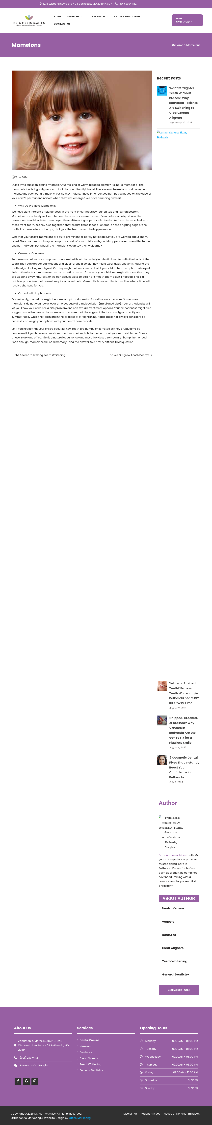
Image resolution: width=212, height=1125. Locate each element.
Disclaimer (130, 1114)
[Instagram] (34, 1081)
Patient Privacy (150, 1114)
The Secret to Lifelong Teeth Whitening (39, 355)
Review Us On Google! (34, 1065)
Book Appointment (184, 20)
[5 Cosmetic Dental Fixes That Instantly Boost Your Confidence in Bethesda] (162, 759)
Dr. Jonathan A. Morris (173, 855)
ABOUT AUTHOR (178, 898)
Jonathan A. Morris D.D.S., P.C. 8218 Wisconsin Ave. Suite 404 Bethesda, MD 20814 (43, 1045)
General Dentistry (175, 974)
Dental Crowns (173, 908)
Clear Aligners (173, 948)
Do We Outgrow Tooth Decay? (129, 355)
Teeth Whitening (174, 961)
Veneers (168, 922)
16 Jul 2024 (21, 177)
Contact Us (62, 24)
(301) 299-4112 (127, 4)
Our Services (96, 16)
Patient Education (127, 16)
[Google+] (26, 1081)
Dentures (169, 935)
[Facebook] (18, 1081)
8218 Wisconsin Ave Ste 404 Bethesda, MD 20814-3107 (77, 4)
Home (57, 16)
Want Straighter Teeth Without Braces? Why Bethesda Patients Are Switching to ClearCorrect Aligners (183, 103)
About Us (73, 16)
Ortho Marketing (79, 1118)
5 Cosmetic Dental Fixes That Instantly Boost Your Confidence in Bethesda (184, 767)
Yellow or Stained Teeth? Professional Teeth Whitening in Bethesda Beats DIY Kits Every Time (184, 693)
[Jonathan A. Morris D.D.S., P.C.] (29, 20)
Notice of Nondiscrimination (182, 1114)
